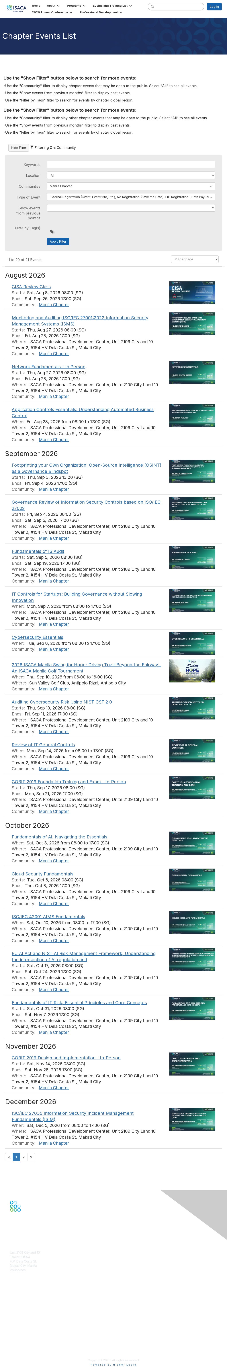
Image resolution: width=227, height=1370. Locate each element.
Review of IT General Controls (43, 744)
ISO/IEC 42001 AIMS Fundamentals (48, 916)
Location (33, 175)
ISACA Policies (20, 1338)
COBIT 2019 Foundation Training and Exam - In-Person (69, 781)
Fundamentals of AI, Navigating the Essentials (59, 837)
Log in (214, 6)
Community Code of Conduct (31, 1334)
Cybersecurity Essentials (37, 637)
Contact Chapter (22, 1276)
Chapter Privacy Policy (26, 1353)
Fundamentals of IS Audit (38, 551)
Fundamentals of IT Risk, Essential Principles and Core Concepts (79, 1002)
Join (13, 1295)
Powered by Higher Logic (114, 1364)
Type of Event (28, 197)
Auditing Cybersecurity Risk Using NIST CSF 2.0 (62, 702)
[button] (54, 5)
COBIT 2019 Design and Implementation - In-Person (66, 1057)
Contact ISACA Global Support (32, 1311)
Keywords (32, 164)
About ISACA (19, 1329)
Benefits (16, 1300)
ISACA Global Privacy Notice (30, 1347)
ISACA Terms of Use (24, 1343)
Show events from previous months (28, 213)
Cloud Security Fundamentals (42, 874)
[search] (152, 6)
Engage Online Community (29, 1234)
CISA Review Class (31, 286)
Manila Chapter (54, 304)
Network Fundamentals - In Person (48, 366)
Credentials (18, 1304)
